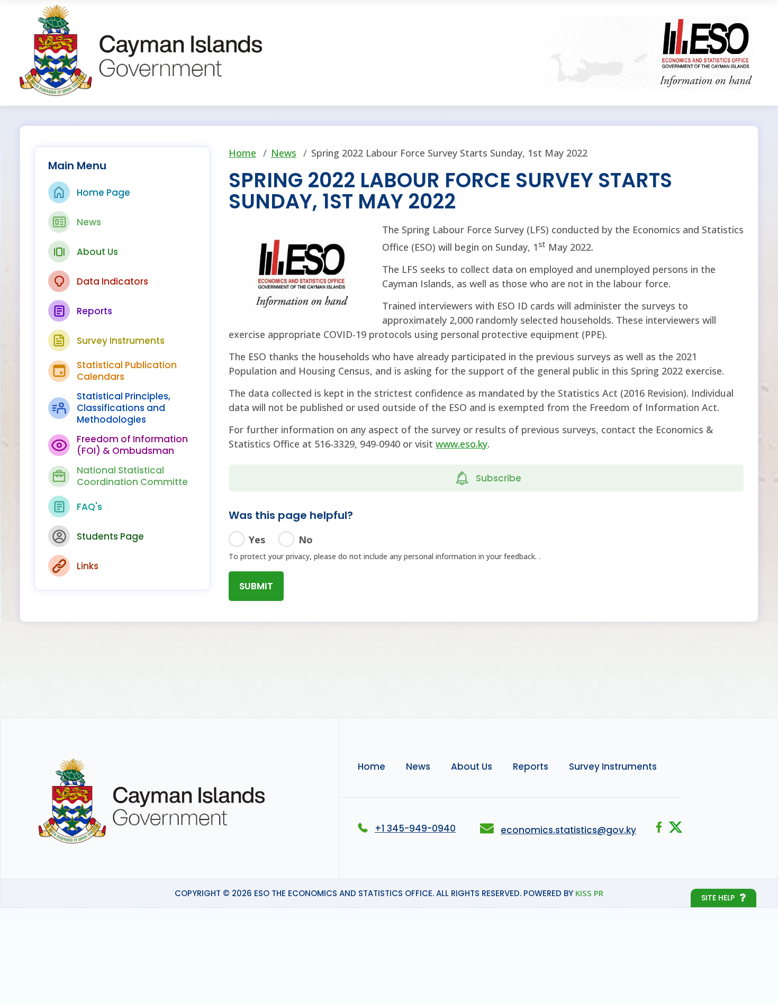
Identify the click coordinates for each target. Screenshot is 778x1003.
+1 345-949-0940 (415, 828)
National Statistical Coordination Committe (132, 476)
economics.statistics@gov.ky (568, 830)
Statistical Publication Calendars (127, 371)
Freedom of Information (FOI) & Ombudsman (132, 445)
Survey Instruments (121, 340)
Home (242, 153)
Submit (256, 586)
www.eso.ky (461, 443)
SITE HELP (718, 897)
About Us (97, 251)
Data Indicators (112, 281)
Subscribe (498, 478)
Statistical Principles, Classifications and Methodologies (123, 408)
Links (87, 566)
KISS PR (589, 893)
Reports (94, 311)
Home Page (103, 192)
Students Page (110, 536)
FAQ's (89, 506)
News (89, 222)
